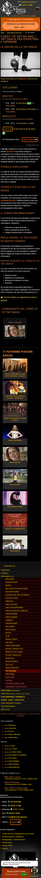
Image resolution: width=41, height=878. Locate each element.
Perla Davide (10, 106)
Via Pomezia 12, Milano (20, 99)
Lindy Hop (9, 642)
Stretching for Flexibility (17, 755)
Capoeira (8, 680)
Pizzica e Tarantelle (13, 655)
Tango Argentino (12, 668)
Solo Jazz (9, 664)
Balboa (8, 585)
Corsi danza (10, 690)
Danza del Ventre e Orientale (16, 611)
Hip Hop (8, 633)
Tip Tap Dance (23, 103)
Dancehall (9, 601)
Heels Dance (10, 626)
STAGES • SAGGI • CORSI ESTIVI (12, 700)
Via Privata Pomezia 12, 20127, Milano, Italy (21, 779)
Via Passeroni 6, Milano (25, 119)
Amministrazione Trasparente (13, 837)
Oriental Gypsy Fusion (13, 652)
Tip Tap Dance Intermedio (26, 109)
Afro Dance (12, 758)
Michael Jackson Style (14, 649)
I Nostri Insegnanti (8, 706)
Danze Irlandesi (11, 617)
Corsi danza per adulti (14, 32)
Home (2, 32)
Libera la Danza (11, 639)
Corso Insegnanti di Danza (11, 703)
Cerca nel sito (9, 566)
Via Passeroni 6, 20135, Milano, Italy (18, 784)
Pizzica (11, 731)
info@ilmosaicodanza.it (29, 2)
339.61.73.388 (27, 5)
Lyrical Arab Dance (12, 645)
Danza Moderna (11, 614)
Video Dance (10, 674)
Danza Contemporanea (14, 607)
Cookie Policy (7, 843)
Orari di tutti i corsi (33, 145)
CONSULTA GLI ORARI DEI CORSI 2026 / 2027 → (20, 25)
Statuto (5, 848)
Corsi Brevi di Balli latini (14, 683)
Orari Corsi (5, 570)
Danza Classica (11, 604)
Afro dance (9, 579)
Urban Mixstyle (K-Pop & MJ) (16, 687)
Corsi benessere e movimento (13, 697)
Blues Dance (10, 677)
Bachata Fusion (11, 582)
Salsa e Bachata (11, 661)
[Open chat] (34, 870)
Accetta (24, 874)
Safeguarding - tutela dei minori (13, 840)
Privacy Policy (7, 846)
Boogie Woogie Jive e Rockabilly (17, 595)
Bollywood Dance (12, 592)
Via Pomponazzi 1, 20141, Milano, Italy (19, 790)
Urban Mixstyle (13, 767)
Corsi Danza (7, 576)
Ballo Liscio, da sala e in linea (16, 588)
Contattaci (5, 709)
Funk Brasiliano (11, 623)
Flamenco (4, 573)
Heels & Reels (10, 630)
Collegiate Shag (11, 598)
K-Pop (7, 636)
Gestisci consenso (12, 874)
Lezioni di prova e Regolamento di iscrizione (18, 834)
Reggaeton (9, 658)
